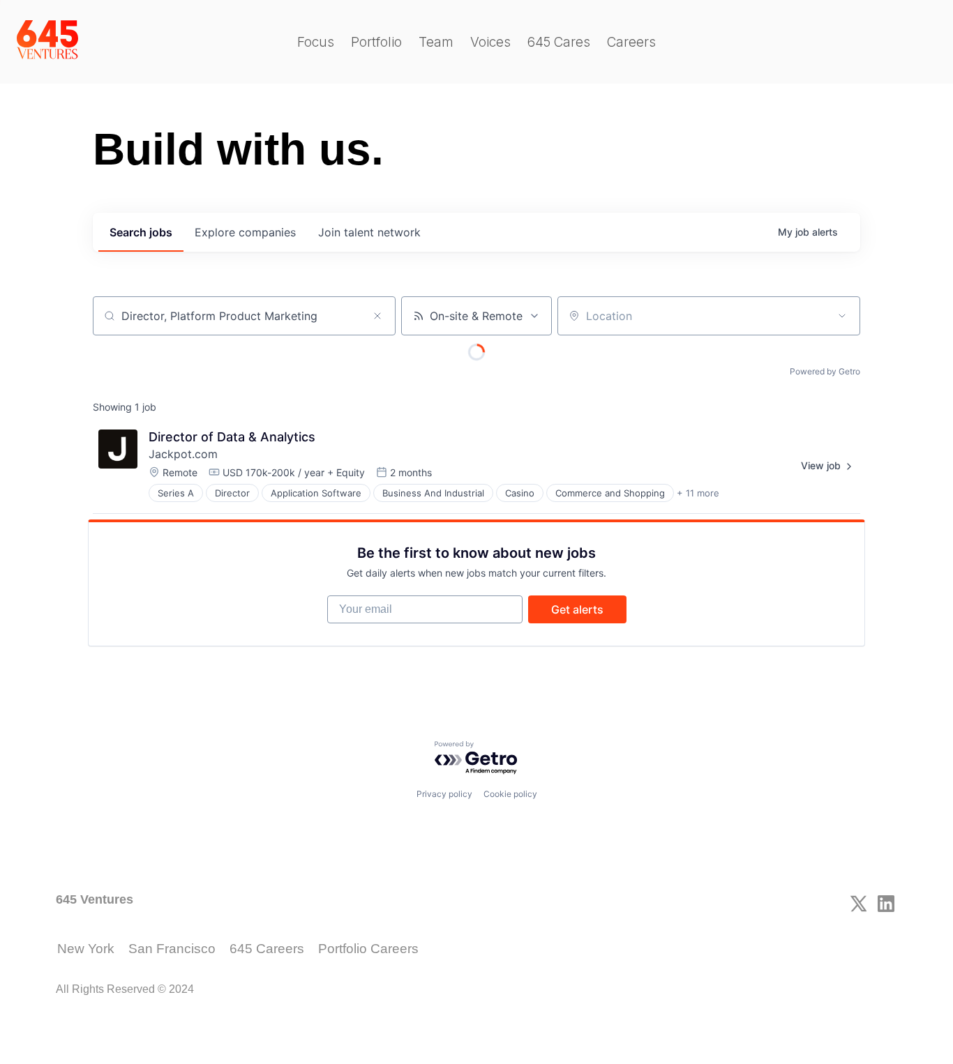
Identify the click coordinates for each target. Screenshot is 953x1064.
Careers (631, 42)
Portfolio (376, 42)
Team (436, 42)
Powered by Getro (825, 371)
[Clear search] (377, 316)
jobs (141, 232)
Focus (315, 42)
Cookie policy (510, 794)
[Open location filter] (842, 316)
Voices (490, 42)
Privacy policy (444, 794)
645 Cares (558, 42)
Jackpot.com (183, 454)
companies (245, 232)
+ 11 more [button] (698, 493)
